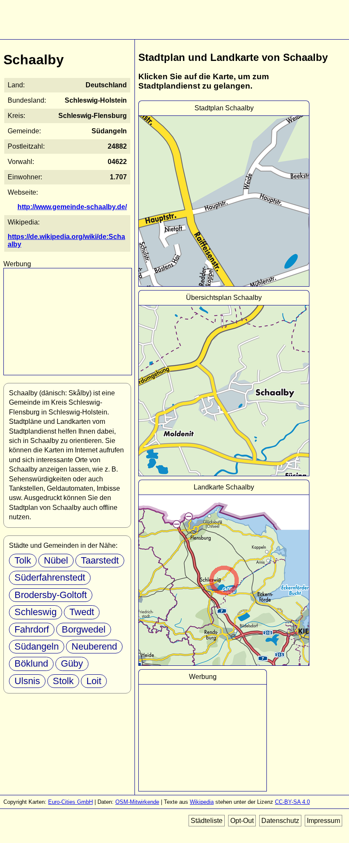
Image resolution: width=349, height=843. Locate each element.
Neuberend (94, 646)
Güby (72, 663)
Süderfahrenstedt (49, 577)
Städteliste (207, 820)
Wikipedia (202, 802)
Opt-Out (242, 820)
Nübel (56, 560)
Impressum (323, 820)
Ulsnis (27, 681)
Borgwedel (84, 629)
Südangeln (36, 646)
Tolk (22, 560)
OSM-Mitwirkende (137, 802)
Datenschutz (280, 820)
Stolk (63, 681)
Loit (93, 681)
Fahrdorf (31, 629)
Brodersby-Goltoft (50, 595)
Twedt (81, 612)
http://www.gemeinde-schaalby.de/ (72, 206)
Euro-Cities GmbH (70, 802)
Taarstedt (100, 560)
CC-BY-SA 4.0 (292, 802)
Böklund (31, 663)
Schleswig (35, 612)
